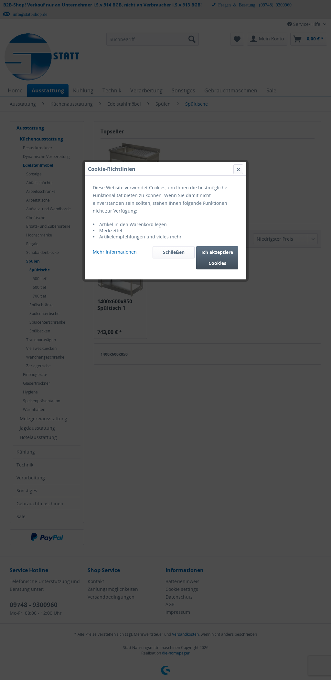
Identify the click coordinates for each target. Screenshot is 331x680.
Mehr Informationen (115, 252)
